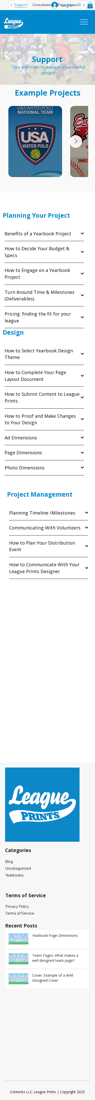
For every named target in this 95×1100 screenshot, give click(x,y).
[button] (90, 5)
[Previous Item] (20, 141)
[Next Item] (75, 141)
